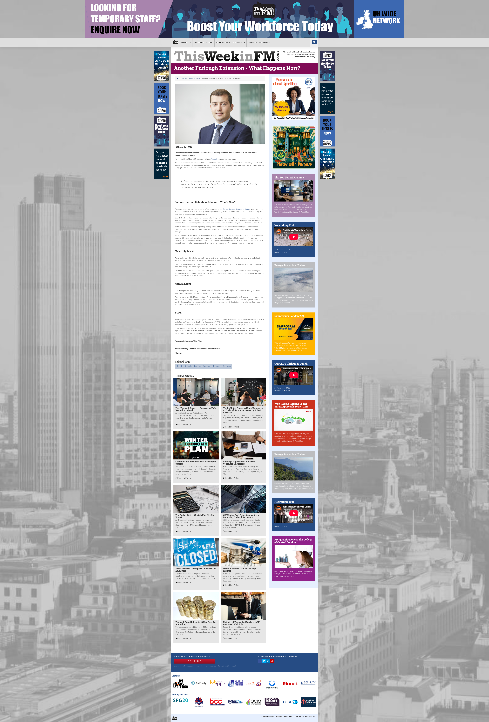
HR (177, 366)
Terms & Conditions (284, 716)
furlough (214, 159)
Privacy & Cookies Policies (304, 716)
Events (209, 42)
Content (185, 42)
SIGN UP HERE (194, 661)
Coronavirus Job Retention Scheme (236, 209)
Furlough (207, 366)
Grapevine (199, 42)
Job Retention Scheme (191, 366)
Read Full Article (184, 424)
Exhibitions (238, 42)
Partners (252, 42)
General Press (194, 78)
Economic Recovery (222, 366)
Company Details (267, 716)
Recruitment (222, 42)
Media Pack (264, 42)
